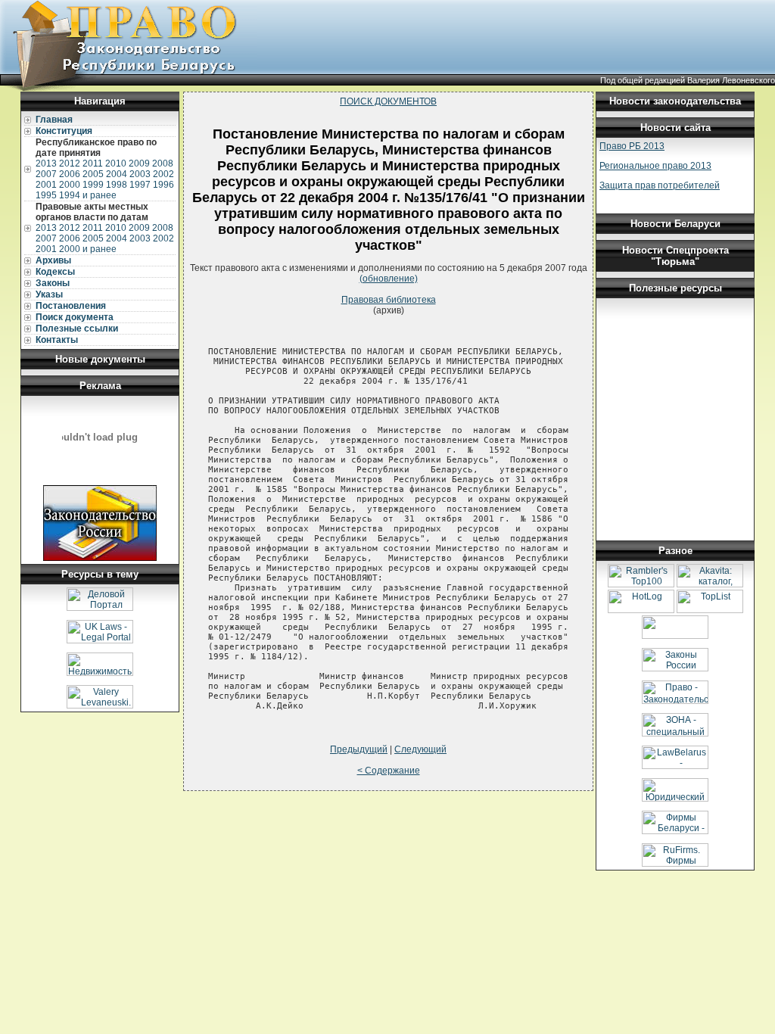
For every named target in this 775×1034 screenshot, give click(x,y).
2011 (92, 163)
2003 (140, 174)
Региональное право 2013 (655, 165)
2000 (69, 184)
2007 (46, 174)
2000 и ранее (88, 249)
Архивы (53, 260)
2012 (69, 163)
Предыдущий (359, 749)
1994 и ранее (88, 195)
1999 (93, 184)
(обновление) (388, 278)
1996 (163, 184)
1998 (116, 184)
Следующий (420, 749)
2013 (46, 163)
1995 (46, 195)
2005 (93, 174)
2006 (69, 174)
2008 (162, 163)
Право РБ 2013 (632, 146)
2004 (116, 174)
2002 (163, 174)
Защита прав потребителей (659, 185)
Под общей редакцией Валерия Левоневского (687, 80)
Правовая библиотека (388, 299)
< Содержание (388, 770)
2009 (139, 163)
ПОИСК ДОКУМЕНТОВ (388, 101)
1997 (140, 184)
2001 (46, 184)
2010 (115, 163)
